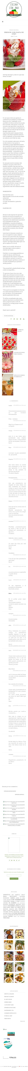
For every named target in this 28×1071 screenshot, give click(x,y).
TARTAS (10, 916)
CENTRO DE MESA (20, 898)
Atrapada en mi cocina (10, 1007)
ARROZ (23, 894)
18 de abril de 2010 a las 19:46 (19, 625)
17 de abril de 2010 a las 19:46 (19, 447)
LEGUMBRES (11, 906)
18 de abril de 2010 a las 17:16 (19, 579)
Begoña (11, 459)
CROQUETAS (22, 901)
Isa (9, 566)
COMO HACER (6, 899)
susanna (11, 521)
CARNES (12, 898)
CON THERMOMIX (18, 900)
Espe (10, 447)
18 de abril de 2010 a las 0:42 (19, 539)
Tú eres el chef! (8, 1015)
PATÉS (16, 909)
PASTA (23, 907)
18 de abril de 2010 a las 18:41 (19, 593)
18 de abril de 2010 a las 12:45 (19, 566)
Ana (10, 705)
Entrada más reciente (10, 791)
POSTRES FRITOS (7, 913)
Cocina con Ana (7, 1066)
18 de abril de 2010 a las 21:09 (19, 670)
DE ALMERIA (12, 903)
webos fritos (7, 1018)
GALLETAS (18, 904)
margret (11, 613)
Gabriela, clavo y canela (15, 538)
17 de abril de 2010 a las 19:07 (19, 420)
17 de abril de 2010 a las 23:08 (19, 500)
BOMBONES (6, 898)
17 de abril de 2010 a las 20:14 (19, 479)
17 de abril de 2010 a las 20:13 (19, 459)
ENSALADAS (5, 904)
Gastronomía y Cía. (9, 1010)
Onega (10, 430)
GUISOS (23, 904)
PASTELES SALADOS (8, 909)
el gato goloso (8, 999)
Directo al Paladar (9, 993)
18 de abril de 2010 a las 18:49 (19, 615)
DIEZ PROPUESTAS (21, 902)
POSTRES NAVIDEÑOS (18, 913)
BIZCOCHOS (13, 896)
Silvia (10, 736)
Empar (10, 501)
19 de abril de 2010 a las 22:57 (19, 735)
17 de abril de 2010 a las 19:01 (19, 405)
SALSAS (21, 914)
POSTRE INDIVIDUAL (8, 315)
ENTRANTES (12, 904)
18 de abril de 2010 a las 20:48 (19, 650)
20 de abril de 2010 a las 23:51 (19, 756)
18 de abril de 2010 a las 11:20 (19, 554)
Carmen (11, 754)
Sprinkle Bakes (8, 1002)
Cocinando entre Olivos (10, 1013)
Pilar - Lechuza (13, 419)
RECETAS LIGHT (6, 914)
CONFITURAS (6, 901)
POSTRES (22, 911)
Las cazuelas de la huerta (16, 684)
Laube (10, 405)
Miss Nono (12, 669)
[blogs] (11, 1029)
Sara (10, 650)
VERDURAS (6, 918)
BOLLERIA (22, 896)
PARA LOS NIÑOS (16, 907)
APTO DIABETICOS (16, 894)
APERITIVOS (6, 894)
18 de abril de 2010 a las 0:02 (19, 521)
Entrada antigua (19, 794)
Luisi (10, 580)
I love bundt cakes (9, 1004)
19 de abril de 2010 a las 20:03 (19, 705)
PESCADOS (22, 909)
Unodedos (11, 553)
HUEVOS (5, 906)
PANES (8, 907)
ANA (10, 625)
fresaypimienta (13, 477)
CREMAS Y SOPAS (15, 901)
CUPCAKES (5, 902)
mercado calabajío (9, 996)
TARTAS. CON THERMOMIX (19, 916)
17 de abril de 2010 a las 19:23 (19, 430)
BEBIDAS (5, 896)
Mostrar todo (22, 1021)
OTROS (17, 906)
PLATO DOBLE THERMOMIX (10, 910)
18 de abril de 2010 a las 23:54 (19, 685)
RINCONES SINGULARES (14, 914)
